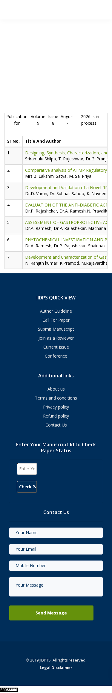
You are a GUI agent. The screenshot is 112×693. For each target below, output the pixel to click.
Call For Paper (56, 320)
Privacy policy (56, 407)
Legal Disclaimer (56, 667)
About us (56, 389)
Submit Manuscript (56, 329)
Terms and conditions (56, 398)
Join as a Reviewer (56, 338)
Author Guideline (56, 311)
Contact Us (56, 425)
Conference (56, 356)
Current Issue (56, 347)
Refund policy (56, 416)
